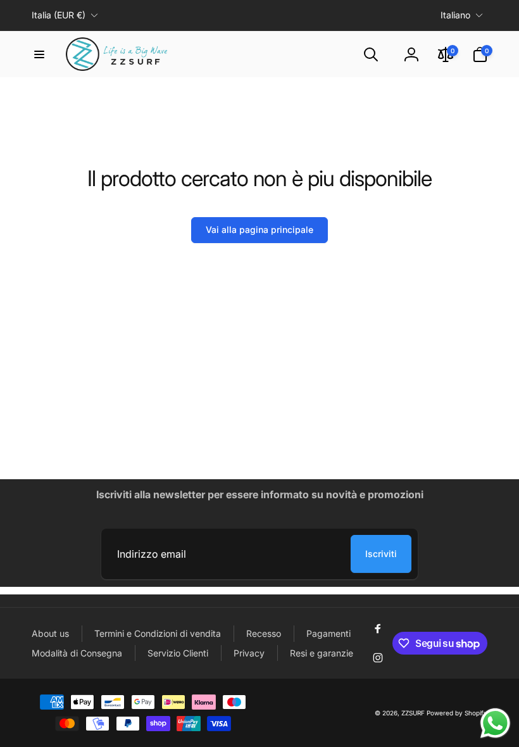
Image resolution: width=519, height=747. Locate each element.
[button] (39, 54)
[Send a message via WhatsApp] (495, 723)
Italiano (455, 14)
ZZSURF (413, 713)
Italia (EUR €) (58, 14)
